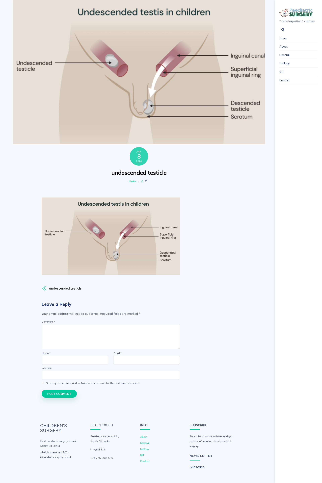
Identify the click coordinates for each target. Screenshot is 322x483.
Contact (284, 80)
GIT (281, 71)
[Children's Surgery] (296, 15)
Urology (284, 63)
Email (118, 353)
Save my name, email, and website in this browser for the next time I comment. (93, 383)
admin (132, 181)
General (284, 55)
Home (283, 38)
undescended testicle (139, 172)
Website (47, 368)
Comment (48, 321)
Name (46, 353)
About (283, 46)
